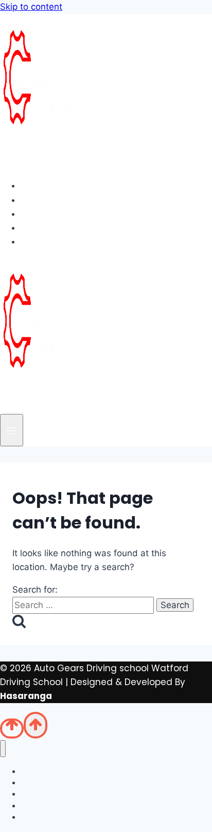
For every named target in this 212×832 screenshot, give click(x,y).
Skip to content (31, 7)
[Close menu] (3, 748)
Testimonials (59, 227)
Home (42, 185)
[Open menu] (11, 430)
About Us (49, 200)
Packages (52, 213)
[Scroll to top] (12, 728)
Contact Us (55, 241)
